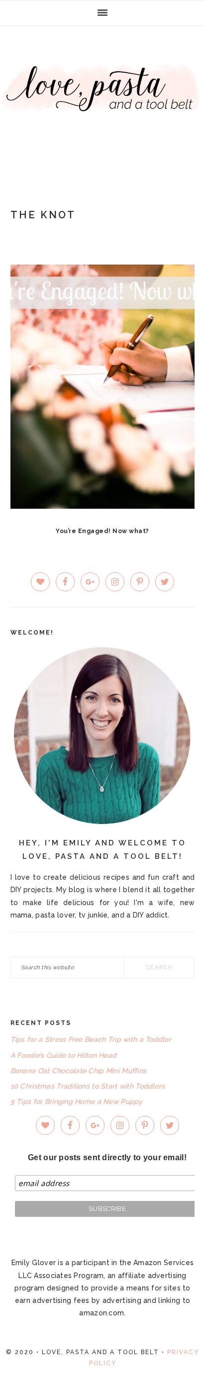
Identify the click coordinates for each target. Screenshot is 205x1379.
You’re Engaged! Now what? (102, 531)
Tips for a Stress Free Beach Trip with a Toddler (90, 1039)
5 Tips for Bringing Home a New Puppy (76, 1101)
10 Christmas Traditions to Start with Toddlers (87, 1086)
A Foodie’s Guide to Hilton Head (63, 1055)
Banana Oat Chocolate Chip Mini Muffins (78, 1071)
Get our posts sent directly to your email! (107, 1157)
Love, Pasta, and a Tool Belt (102, 100)
